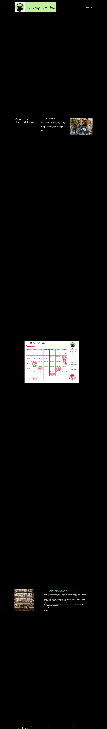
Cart (92, 7)
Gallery (87, 7)
